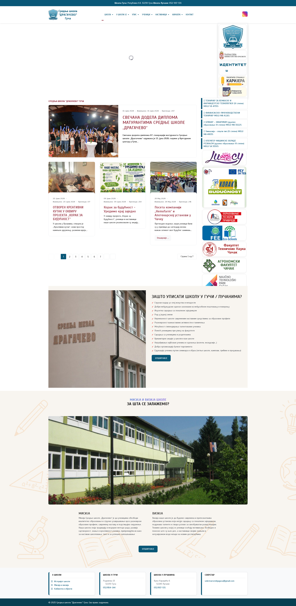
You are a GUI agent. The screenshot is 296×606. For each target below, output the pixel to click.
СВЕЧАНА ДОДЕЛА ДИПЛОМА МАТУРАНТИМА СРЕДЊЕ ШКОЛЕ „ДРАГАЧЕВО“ (154, 122)
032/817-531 (160, 587)
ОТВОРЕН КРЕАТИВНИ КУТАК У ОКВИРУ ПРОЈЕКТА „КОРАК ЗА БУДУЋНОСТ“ (68, 213)
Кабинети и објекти (61, 588)
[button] (109, 14)
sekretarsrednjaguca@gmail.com (219, 581)
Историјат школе (60, 581)
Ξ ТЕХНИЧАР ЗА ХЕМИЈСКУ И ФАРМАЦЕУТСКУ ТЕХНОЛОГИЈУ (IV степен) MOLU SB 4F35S (224, 103)
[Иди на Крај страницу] (112, 256)
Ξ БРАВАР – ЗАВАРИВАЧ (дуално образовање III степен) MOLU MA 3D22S (223, 123)
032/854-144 (109, 587)
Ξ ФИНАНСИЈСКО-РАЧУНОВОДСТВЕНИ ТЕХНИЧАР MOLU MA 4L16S (222, 114)
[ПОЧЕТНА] (103, 14)
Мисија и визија (60, 585)
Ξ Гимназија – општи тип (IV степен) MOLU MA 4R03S (223, 132)
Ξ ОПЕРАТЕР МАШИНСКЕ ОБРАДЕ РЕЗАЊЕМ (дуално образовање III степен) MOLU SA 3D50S (224, 143)
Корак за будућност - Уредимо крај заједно (120, 209)
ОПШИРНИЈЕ (161, 358)
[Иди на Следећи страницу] (106, 256)
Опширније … (163, 238)
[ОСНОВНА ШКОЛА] (63, 14)
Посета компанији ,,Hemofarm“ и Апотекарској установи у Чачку (173, 213)
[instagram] (245, 14)
